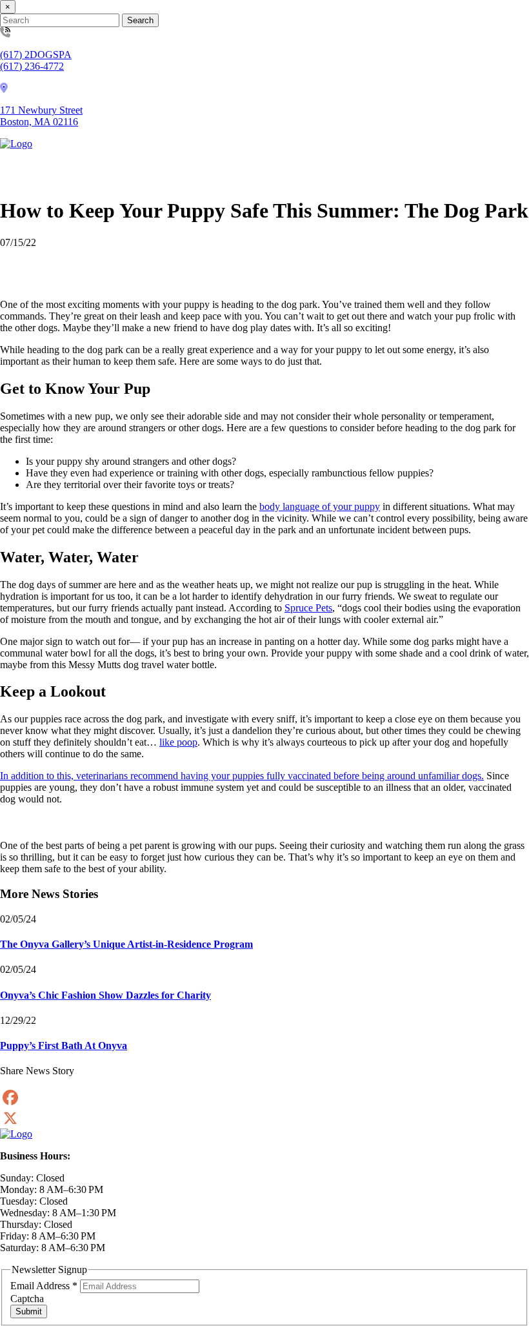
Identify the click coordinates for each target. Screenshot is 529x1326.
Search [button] (140, 20)
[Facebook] (264, 1097)
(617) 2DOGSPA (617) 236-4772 (36, 60)
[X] (264, 1118)
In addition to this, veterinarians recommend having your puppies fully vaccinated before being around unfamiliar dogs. (242, 775)
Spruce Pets (308, 607)
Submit (28, 1311)
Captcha (27, 1298)
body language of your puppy (319, 506)
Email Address (43, 1285)
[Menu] (17, 167)
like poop (178, 742)
